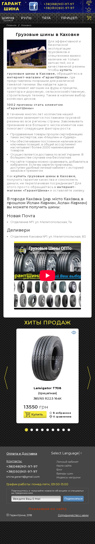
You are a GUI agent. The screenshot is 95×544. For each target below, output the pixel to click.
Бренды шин (64, 473)
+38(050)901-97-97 (59, 8)
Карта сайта (63, 465)
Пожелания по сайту (47, 509)
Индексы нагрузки (68, 477)
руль (26, 18)
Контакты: (14, 461)
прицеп (69, 18)
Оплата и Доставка (21, 453)
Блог (59, 469)
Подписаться (74, 498)
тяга (46, 18)
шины (8, 18)
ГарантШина (11, 6)
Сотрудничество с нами (73, 515)
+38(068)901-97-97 (59, 4)
